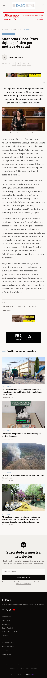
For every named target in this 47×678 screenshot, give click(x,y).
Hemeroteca (6, 654)
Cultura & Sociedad (9, 632)
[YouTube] (14, 610)
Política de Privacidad (12, 665)
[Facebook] (14, 64)
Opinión (5, 636)
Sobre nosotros (8, 646)
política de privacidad (23, 584)
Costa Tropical (7, 628)
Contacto (5, 650)
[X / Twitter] (6, 610)
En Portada (6, 620)
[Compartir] (24, 64)
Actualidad (6, 624)
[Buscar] (43, 5)
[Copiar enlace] (29, 64)
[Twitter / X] (19, 64)
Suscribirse (22, 577)
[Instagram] (10, 610)
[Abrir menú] (4, 5)
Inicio (6, 29)
